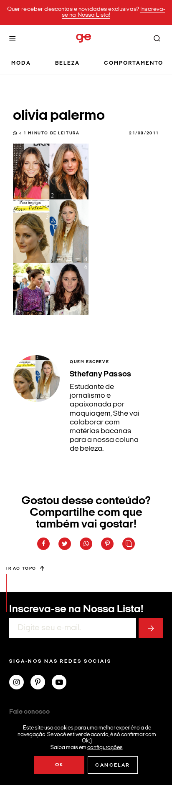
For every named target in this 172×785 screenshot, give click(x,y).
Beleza (67, 63)
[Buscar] (157, 38)
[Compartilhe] (128, 544)
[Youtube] (62, 683)
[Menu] (12, 38)
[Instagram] (19, 683)
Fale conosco (29, 712)
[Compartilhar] (43, 544)
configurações (105, 747)
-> (151, 628)
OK (59, 764)
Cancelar (112, 765)
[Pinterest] (41, 683)
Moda (21, 63)
